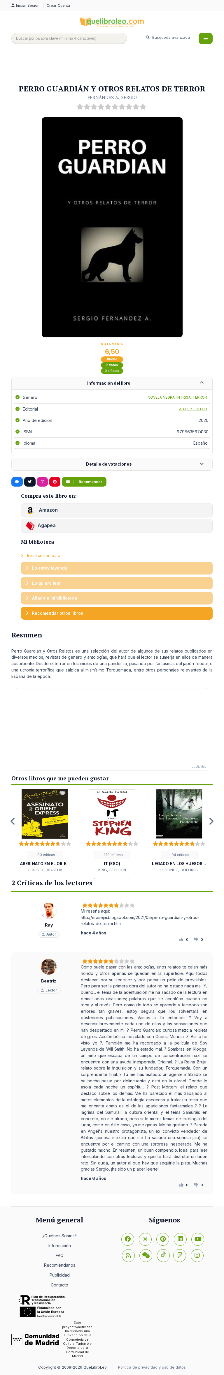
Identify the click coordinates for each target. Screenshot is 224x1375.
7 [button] (129, 878)
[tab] (112, 383)
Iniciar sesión (28, 5)
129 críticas (113, 855)
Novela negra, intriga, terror (177, 397)
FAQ (60, 1255)
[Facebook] (127, 1239)
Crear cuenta (58, 5)
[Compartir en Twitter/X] (30, 482)
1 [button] (77, 878)
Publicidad (60, 1275)
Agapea (47, 526)
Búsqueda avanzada (170, 37)
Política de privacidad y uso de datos (152, 1367)
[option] (44, 831)
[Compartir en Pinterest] (54, 482)
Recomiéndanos (59, 1265)
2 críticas (112, 371)
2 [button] (86, 878)
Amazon (48, 510)
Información (59, 1245)
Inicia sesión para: (43, 555)
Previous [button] (13, 821)
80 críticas (45, 855)
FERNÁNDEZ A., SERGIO (112, 97)
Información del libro (108, 383)
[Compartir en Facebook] (17, 482)
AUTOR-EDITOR (193, 409)
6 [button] (121, 878)
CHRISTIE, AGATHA (45, 869)
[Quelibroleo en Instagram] (42, 482)
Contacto (59, 1284)
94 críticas (180, 855)
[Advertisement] (117, 66)
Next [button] (211, 821)
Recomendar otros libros (57, 613)
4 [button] (103, 878)
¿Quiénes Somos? (59, 1235)
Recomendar (90, 482)
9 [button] (147, 878)
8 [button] (138, 878)
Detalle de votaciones (109, 464)
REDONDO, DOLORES (179, 869)
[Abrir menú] (206, 38)
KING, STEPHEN (112, 869)
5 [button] (112, 878)
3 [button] (94, 878)
